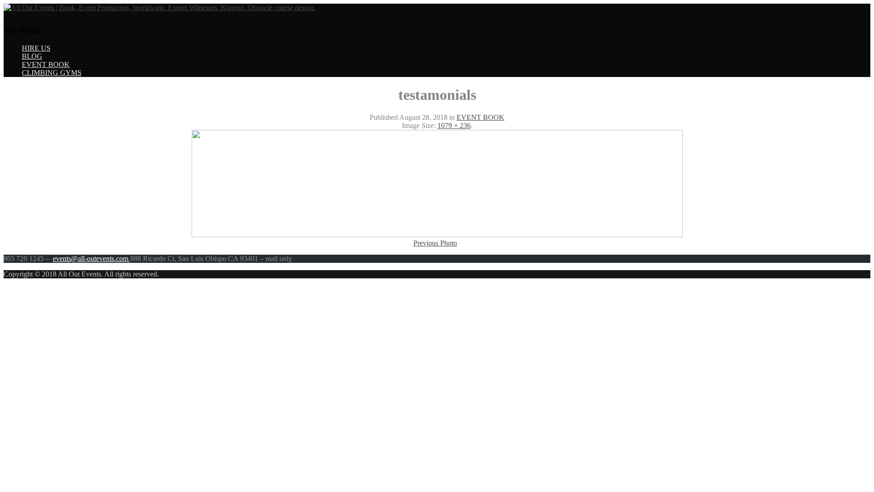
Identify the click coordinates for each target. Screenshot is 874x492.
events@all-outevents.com (91, 258)
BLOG (32, 56)
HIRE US (36, 48)
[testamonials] (437, 235)
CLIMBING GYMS (51, 73)
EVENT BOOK (46, 64)
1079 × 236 (454, 125)
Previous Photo (435, 243)
